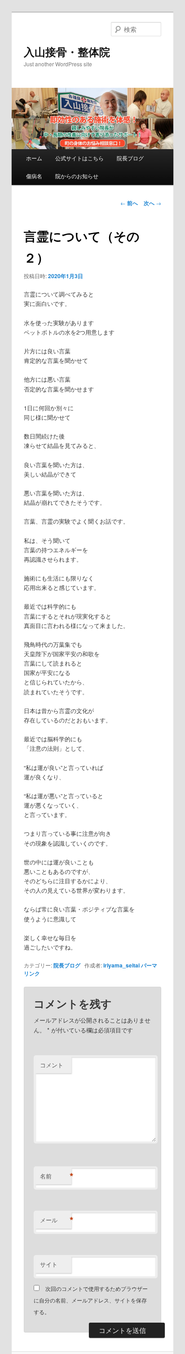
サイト (48, 1264)
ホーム (34, 158)
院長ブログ (130, 158)
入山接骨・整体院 (67, 51)
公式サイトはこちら (79, 158)
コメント (51, 1065)
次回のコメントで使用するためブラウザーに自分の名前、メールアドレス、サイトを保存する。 (91, 1300)
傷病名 (34, 176)
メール (55, 1220)
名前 (55, 1176)
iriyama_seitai (121, 965)
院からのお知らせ (76, 176)
